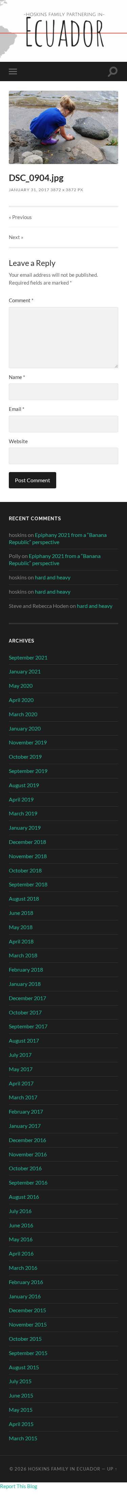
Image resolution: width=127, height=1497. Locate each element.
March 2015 (23, 1438)
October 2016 (25, 1168)
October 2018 (25, 870)
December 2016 (27, 1140)
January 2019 (25, 827)
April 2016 (21, 1253)
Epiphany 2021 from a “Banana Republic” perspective (58, 538)
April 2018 (21, 941)
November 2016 (28, 1154)
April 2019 (21, 799)
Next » (16, 237)
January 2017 (25, 1125)
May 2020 (21, 685)
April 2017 (21, 1083)
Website (18, 441)
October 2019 (25, 756)
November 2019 (28, 742)
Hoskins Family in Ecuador (64, 1469)
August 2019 (24, 785)
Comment (21, 300)
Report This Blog (18, 1486)
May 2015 (21, 1409)
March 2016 (23, 1267)
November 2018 (28, 856)
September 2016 (28, 1182)
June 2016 (21, 1225)
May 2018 (21, 927)
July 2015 (20, 1381)
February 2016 (26, 1282)
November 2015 (28, 1324)
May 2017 (21, 1069)
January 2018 (25, 983)
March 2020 (23, 714)
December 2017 (27, 998)
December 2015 (27, 1310)
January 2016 (25, 1296)
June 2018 (21, 912)
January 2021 (25, 671)
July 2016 (20, 1211)
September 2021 (28, 657)
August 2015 (24, 1367)
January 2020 (25, 728)
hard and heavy (52, 577)
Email (16, 409)
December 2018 (27, 841)
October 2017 (25, 1012)
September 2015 (28, 1353)
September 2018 (28, 884)
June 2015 (21, 1395)
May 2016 (21, 1239)
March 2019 (23, 813)
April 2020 (21, 700)
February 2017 (26, 1111)
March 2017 (23, 1097)
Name (17, 377)
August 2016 (24, 1196)
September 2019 (28, 771)
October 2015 (25, 1338)
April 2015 (21, 1424)
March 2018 (23, 955)
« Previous (20, 217)
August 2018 (24, 898)
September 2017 (28, 1026)
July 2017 (20, 1054)
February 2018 (26, 969)
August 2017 (24, 1040)
